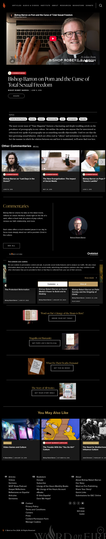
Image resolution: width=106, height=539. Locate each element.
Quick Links (81, 492)
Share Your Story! (83, 489)
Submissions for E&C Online (88, 495)
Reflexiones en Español (19, 492)
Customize (51, 284)
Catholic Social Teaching (18, 119)
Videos (12, 479)
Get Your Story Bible (45, 393)
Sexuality (83, 119)
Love (62, 119)
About (55, 5)
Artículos (13, 495)
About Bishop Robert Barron (88, 479)
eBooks (40, 492)
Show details (89, 278)
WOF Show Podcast (18, 486)
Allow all (83, 284)
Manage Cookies (33, 521)
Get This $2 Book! (62, 368)
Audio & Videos (31, 5)
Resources (65, 5)
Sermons (13, 483)
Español (81, 514)
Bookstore (78, 5)
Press (28, 515)
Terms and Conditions (35, 509)
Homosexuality (52, 119)
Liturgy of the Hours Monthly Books (52, 486)
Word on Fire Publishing (86, 486)
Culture (41, 119)
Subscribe (41, 483)
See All (36, 146)
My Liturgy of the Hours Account (51, 489)
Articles (16, 5)
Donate (89, 5)
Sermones (13, 498)
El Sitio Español (44, 495)
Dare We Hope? (44, 498)
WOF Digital (80, 511)
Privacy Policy (32, 506)
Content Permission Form (37, 518)
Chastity (32, 119)
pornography (72, 119)
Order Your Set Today (62, 318)
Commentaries (18, 73)
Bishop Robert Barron (18, 90)
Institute (45, 5)
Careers (29, 512)
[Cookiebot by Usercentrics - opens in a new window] (89, 254)
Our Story (80, 483)
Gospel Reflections (17, 489)
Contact (29, 503)
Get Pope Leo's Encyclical (44, 343)
